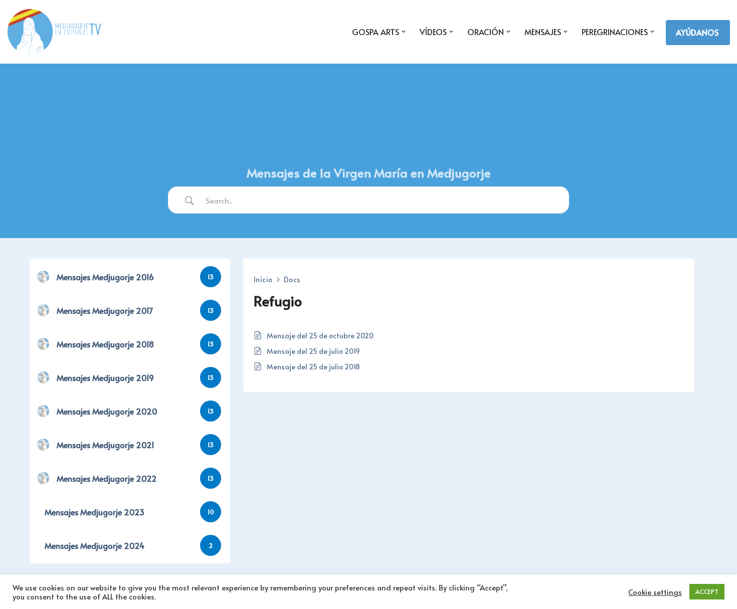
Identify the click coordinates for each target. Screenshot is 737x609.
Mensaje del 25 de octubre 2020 (320, 335)
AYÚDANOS (697, 32)
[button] (404, 32)
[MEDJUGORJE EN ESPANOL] (54, 32)
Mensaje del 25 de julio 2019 (313, 351)
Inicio (263, 279)
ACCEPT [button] (706, 591)
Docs (292, 279)
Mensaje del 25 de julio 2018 (313, 366)
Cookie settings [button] (655, 591)
